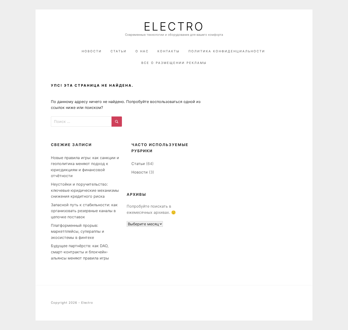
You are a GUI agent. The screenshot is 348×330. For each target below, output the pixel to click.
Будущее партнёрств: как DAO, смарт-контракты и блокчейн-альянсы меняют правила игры (80, 251)
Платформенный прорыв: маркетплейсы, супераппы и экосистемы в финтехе (77, 231)
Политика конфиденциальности (226, 51)
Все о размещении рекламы (174, 63)
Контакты (168, 51)
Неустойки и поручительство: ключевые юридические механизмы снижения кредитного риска (85, 190)
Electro (174, 26)
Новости (92, 51)
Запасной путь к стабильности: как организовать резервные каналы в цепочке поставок (84, 210)
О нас (142, 51)
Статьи (119, 51)
